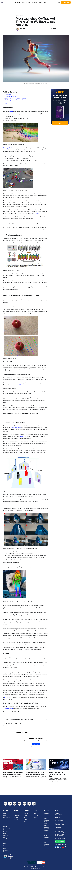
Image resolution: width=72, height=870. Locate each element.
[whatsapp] (60, 841)
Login (58, 2)
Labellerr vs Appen (46, 834)
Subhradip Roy (7, 697)
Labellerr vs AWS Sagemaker (47, 828)
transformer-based (25, 113)
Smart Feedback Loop (6, 829)
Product (17, 2)
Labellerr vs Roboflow (46, 814)
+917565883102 (61, 838)
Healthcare (16, 817)
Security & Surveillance (16, 820)
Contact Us (26, 819)
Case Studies (37, 815)
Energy (15, 828)
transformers (16, 499)
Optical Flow (29, 114)
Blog (35, 813)
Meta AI (11, 111)
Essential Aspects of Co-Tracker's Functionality (16, 98)
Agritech (15, 822)
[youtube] (63, 847)
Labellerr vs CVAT (46, 831)
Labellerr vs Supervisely (46, 824)
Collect (4, 813)
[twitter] (60, 847)
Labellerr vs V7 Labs (47, 841)
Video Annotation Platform (5, 847)
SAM (20, 384)
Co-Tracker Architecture (10, 96)
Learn (40, 2)
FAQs (6, 103)
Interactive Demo (5, 832)
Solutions (34, 2)
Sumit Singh (22, 28)
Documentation (37, 822)
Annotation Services (5, 851)
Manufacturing (17, 832)
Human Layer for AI (26, 2)
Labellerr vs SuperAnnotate (47, 845)
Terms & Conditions (26, 822)
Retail (15, 824)
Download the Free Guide (60, 122)
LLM (14, 813)
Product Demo (6, 835)
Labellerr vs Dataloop (46, 821)
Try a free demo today (8, 708)
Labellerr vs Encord (46, 817)
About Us (26, 813)
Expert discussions (36, 818)
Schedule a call (65, 2)
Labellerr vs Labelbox (46, 838)
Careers (25, 815)
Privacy (25, 817)
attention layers (36, 213)
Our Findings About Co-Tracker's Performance (15, 100)
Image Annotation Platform (5, 839)
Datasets (5, 821)
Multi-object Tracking (8, 148)
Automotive (16, 815)
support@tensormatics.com (60, 844)
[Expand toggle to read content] (46, 715)
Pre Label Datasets (5, 825)
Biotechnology (17, 826)
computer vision (19, 15)
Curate (4, 815)
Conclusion (7, 101)
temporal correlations (16, 427)
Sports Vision (16, 830)
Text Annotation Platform (6, 842)
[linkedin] (58, 847)
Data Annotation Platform (6, 818)
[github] (65, 847)
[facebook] (55, 847)
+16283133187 (60, 820)
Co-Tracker (9, 113)
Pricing (45, 2)
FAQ (35, 821)
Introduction (8, 94)
